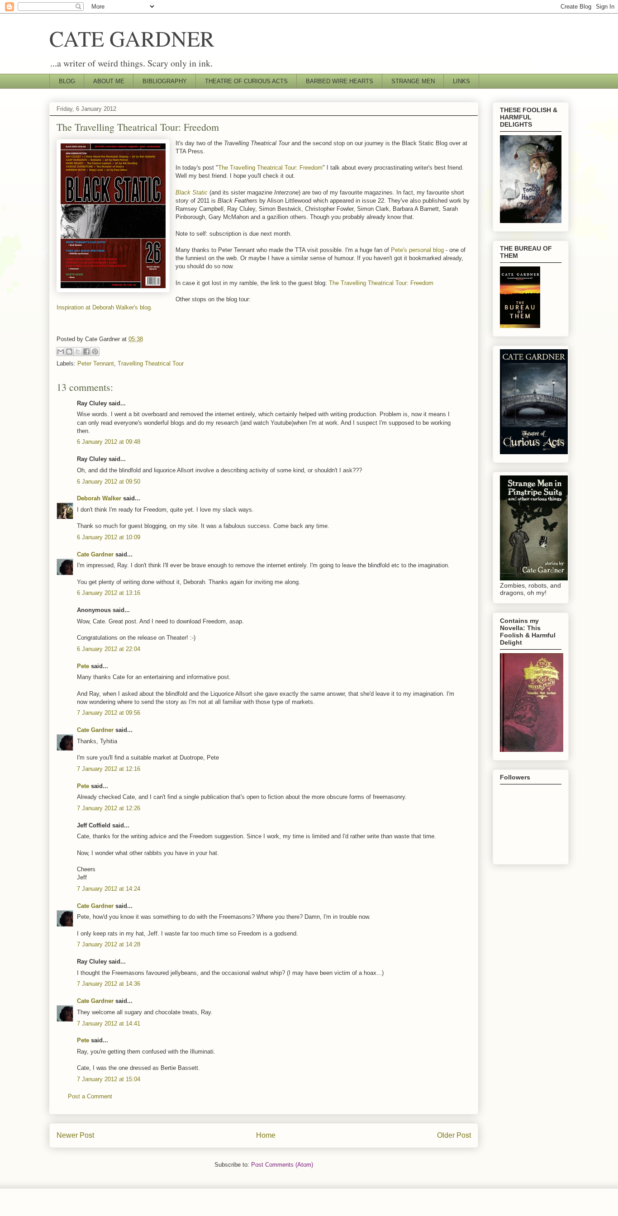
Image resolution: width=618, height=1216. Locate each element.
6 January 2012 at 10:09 (108, 537)
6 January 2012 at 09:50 (108, 481)
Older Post (454, 1135)
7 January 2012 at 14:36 (108, 983)
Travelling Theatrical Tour (151, 363)
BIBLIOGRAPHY (165, 81)
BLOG (67, 81)
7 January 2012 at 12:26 (108, 808)
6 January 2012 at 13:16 (108, 592)
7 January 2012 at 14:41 (108, 1023)
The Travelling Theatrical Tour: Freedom (270, 167)
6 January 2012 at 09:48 (108, 441)
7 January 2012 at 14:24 (108, 888)
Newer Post (75, 1135)
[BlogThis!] (69, 351)
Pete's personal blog (417, 250)
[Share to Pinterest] (95, 351)
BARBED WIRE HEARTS (339, 81)
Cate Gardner (95, 554)
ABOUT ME (108, 81)
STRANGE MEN (413, 81)
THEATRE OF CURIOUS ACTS (246, 81)
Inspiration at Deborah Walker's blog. (105, 307)
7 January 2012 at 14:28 (108, 944)
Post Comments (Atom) (282, 1164)
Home (266, 1135)
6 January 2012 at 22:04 (108, 649)
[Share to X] (77, 351)
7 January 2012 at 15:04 (108, 1079)
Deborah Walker (99, 498)
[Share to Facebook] (86, 351)
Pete (83, 666)
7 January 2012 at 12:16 (108, 768)
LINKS (461, 81)
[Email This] (60, 351)
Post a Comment (90, 1096)
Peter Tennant (95, 363)
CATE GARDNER (131, 38)
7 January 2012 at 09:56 (108, 712)
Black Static (192, 192)
